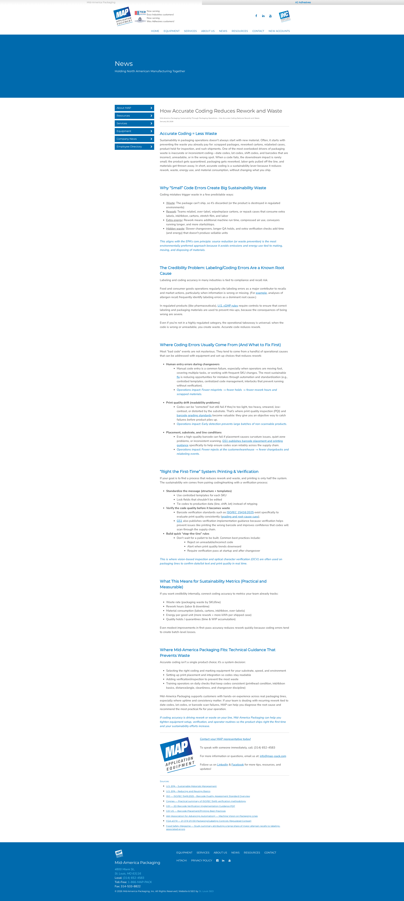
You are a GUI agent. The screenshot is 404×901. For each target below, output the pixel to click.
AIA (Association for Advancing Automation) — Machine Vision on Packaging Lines (212, 816)
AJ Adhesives (303, 2)
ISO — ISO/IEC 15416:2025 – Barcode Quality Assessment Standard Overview (208, 796)
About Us (208, 31)
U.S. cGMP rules (228, 306)
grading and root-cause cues (240, 516)
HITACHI (181, 860)
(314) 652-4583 (133, 878)
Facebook (238, 764)
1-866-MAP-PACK (140, 882)
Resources (240, 31)
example (261, 293)
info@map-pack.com (273, 756)
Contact (258, 31)
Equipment (172, 31)
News (223, 31)
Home (155, 31)
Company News (127, 138)
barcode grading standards (194, 415)
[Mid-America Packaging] (123, 16)
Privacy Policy (201, 860)
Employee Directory (129, 146)
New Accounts (279, 31)
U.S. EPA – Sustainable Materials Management (191, 786)
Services (190, 31)
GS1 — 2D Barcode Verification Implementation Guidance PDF (200, 806)
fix (178, 377)
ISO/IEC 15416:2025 (240, 512)
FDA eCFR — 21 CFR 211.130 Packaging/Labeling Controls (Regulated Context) (208, 821)
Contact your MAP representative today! (225, 739)
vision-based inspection (193, 559)
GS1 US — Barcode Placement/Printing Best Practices (196, 811)
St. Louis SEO (206, 891)
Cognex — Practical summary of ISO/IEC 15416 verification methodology (206, 801)
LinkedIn (222, 764)
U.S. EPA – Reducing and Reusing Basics (188, 791)
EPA (188, 241)
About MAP (124, 107)
